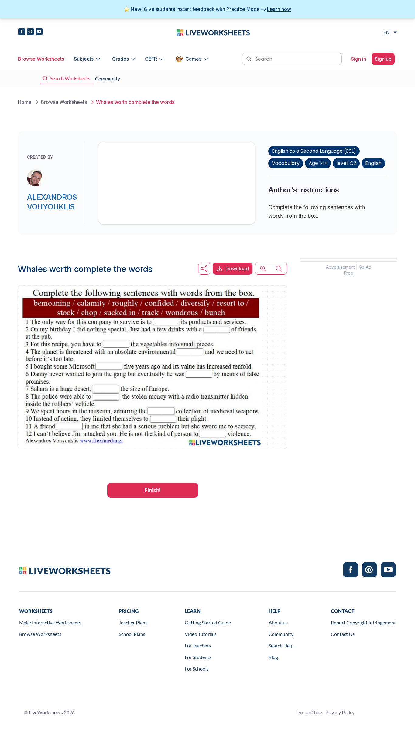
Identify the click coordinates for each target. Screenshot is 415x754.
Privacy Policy (340, 712)
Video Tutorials (201, 634)
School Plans (132, 634)
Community (281, 634)
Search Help (281, 645)
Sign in (358, 59)
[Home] (213, 32)
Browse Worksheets (41, 59)
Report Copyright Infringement (363, 622)
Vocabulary (286, 163)
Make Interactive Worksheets (50, 622)
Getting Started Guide (208, 622)
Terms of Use (308, 712)
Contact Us (343, 634)
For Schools (197, 668)
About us (278, 622)
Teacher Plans (133, 622)
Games (193, 59)
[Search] (249, 58)
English (373, 163)
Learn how (279, 9)
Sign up (383, 59)
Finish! (153, 490)
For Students (198, 657)
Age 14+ (318, 163)
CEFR (151, 59)
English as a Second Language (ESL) (314, 151)
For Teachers (198, 645)
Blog (273, 657)
